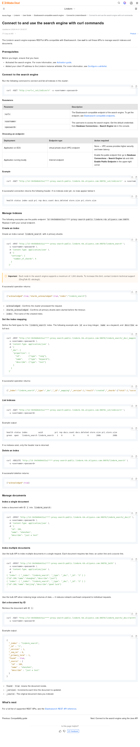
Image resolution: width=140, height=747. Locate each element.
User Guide (27, 15)
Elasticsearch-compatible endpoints (99, 115)
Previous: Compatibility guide (14, 718)
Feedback (74, 731)
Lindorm (17, 15)
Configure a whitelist (97, 66)
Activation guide (64, 62)
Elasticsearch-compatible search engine (49, 15)
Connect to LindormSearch (76, 15)
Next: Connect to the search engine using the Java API (114, 718)
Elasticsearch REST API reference (60, 708)
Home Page (6, 15)
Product (133, 33)
